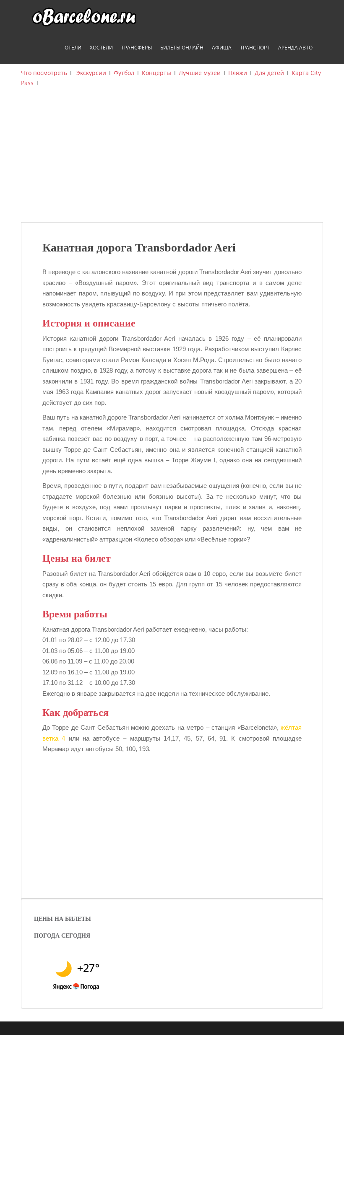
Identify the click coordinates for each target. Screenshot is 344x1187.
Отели (73, 47)
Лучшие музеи (200, 73)
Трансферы (136, 47)
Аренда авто (295, 47)
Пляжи (237, 73)
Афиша (222, 47)
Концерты (156, 73)
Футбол (124, 73)
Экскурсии (91, 73)
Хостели (101, 47)
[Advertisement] (172, 159)
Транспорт (255, 47)
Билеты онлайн (181, 47)
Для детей (269, 73)
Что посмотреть (44, 73)
